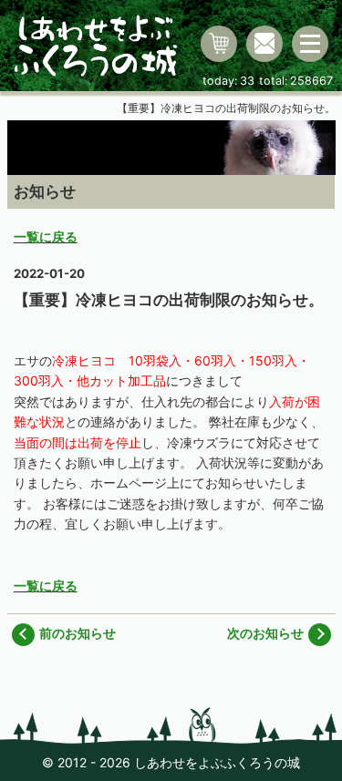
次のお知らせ (265, 633)
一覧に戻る (46, 236)
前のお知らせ (77, 633)
